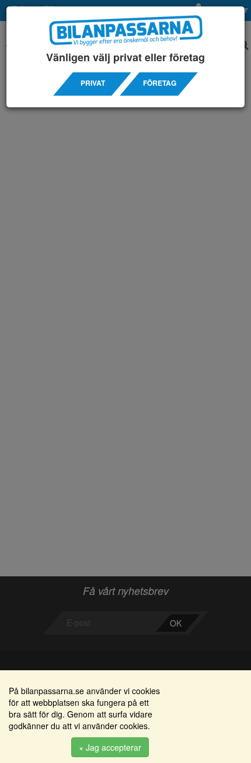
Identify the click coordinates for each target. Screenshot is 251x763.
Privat (93, 83)
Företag (159, 83)
